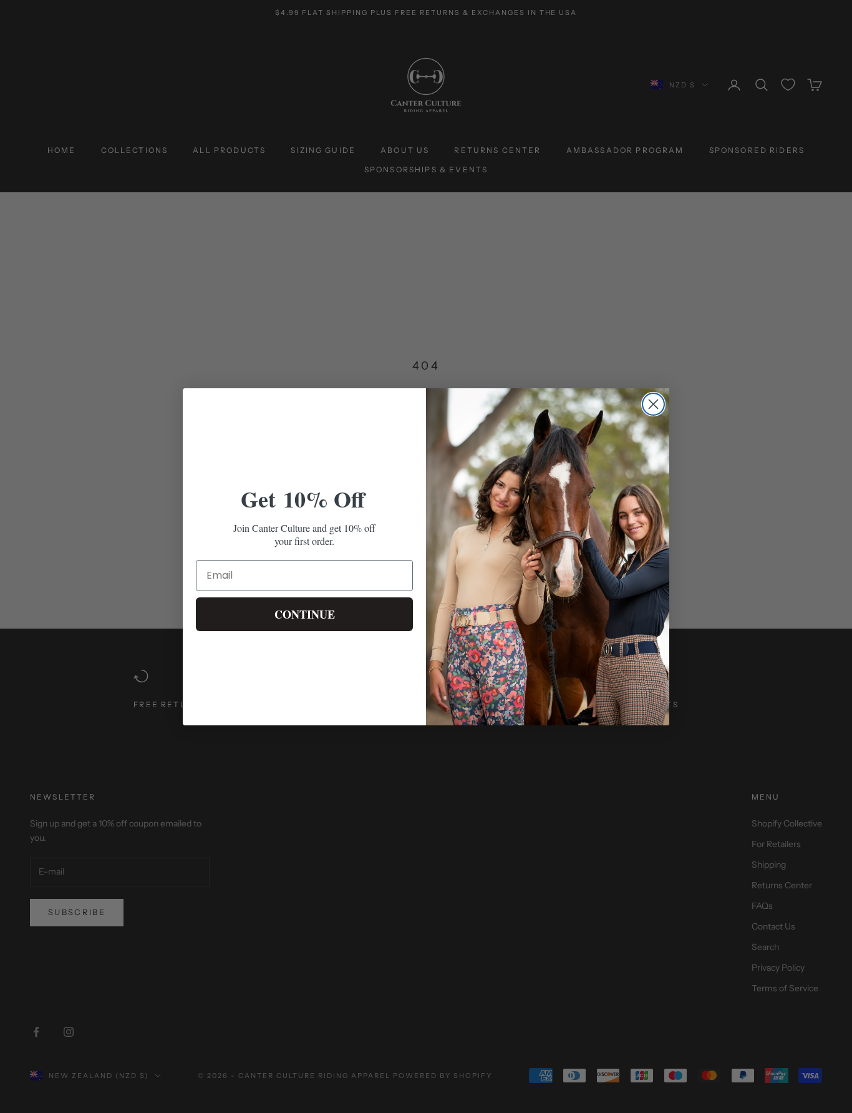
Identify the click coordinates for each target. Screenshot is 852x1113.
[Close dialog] (653, 404)
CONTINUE (304, 614)
